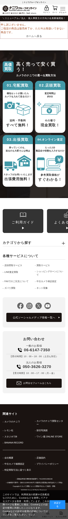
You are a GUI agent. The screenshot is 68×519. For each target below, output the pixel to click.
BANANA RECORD (13, 443)
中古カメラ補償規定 (14, 464)
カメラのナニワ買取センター (50, 423)
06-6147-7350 (37, 350)
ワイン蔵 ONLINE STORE (49, 436)
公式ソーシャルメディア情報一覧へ (34, 317)
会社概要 (8, 458)
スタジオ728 (10, 436)
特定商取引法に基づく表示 (17, 470)
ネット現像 (42, 288)
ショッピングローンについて (50, 273)
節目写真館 (42, 430)
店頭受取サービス (13, 265)
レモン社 (8, 430)
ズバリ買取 (9, 288)
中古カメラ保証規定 (46, 281)
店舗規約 (41, 458)
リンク (31, 514)
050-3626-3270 (37, 366)
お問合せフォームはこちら (37, 383)
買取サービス (43, 265)
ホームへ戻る (34, 36)
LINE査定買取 (11, 272)
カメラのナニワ (12, 421)
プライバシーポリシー (48, 464)
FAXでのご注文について (16, 281)
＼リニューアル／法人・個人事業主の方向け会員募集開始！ (34, 18)
